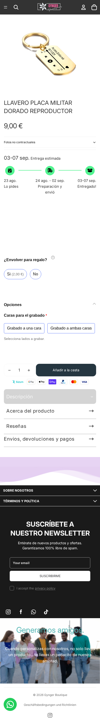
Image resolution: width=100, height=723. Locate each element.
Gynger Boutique (55, 695)
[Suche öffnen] (16, 7)
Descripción (19, 397)
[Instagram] (50, 715)
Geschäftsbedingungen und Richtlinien (50, 705)
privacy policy (45, 588)
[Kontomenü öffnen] (83, 7)
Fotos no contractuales (19, 142)
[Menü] (5, 7)
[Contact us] (10, 704)
